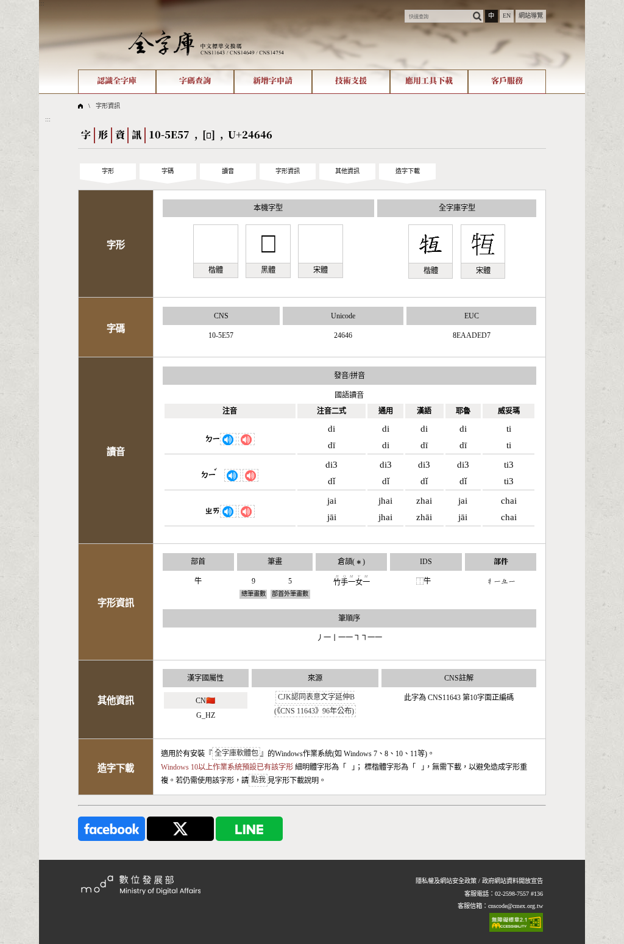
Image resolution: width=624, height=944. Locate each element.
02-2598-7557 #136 (519, 893)
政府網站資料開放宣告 (512, 881)
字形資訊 (108, 105)
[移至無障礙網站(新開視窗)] (516, 922)
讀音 (228, 171)
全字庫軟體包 (236, 753)
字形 (108, 171)
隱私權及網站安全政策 (446, 881)
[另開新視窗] (111, 827)
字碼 (167, 171)
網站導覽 (531, 15)
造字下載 (407, 171)
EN (507, 15)
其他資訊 (347, 171)
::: (41, 3)
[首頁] (206, 42)
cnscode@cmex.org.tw (515, 906)
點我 (258, 780)
